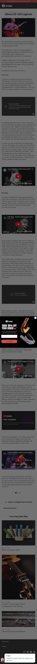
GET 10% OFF (9, 341)
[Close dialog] (35, 318)
